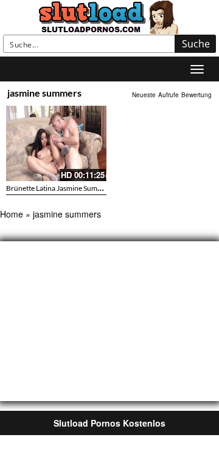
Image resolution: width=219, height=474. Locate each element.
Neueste (144, 95)
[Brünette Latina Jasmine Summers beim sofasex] (56, 143)
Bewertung (196, 95)
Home (11, 214)
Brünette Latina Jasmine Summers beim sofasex (80, 188)
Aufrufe (168, 95)
